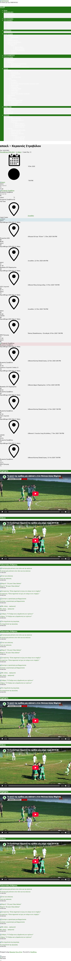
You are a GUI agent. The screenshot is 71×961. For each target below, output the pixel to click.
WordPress (33, 952)
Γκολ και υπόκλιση (5, 578)
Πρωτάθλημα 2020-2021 (7, 152)
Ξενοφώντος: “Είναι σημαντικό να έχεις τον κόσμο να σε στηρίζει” (19, 593)
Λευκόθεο (31, 215)
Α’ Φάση (18, 152)
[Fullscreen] (69, 512)
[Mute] (66, 512)
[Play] (2, 512)
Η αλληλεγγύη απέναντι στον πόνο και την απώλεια (15, 571)
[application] (35, 494)
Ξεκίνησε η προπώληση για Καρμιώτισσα (12, 601)
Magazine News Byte (15, 952)
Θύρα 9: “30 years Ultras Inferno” (10, 586)
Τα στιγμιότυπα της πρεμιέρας (9, 624)
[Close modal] (0, 955)
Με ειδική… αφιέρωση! (7, 609)
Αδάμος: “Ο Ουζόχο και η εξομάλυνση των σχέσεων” (16, 616)
